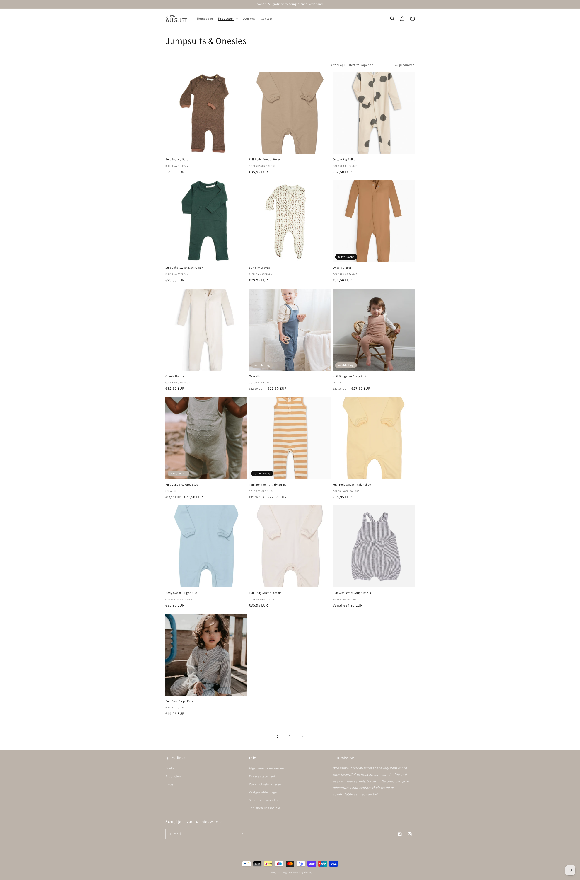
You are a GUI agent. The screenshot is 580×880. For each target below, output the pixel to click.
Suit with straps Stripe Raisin (352, 593)
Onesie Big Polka (344, 159)
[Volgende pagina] (302, 737)
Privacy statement (262, 776)
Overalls (254, 376)
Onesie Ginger (342, 268)
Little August (283, 872)
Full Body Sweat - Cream (265, 593)
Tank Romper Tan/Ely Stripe (267, 484)
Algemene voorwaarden (266, 768)
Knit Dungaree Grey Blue (181, 484)
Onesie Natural (175, 376)
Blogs (169, 784)
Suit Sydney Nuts (176, 159)
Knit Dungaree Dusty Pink (350, 376)
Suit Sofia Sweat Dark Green (184, 268)
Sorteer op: (337, 65)
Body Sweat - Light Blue (181, 593)
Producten (173, 776)
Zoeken (170, 768)
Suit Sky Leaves (259, 268)
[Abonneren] (242, 834)
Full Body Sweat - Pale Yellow (352, 484)
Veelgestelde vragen (263, 792)
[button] (227, 18)
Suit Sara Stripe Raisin (180, 701)
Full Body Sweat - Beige (265, 159)
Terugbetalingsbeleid (264, 808)
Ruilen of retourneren (265, 784)
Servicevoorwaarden (264, 800)
